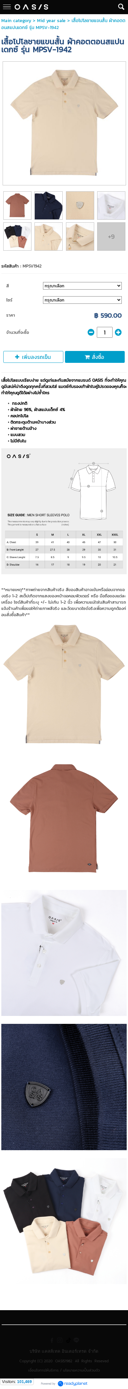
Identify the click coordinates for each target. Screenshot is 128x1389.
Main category (16, 20)
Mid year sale (51, 20)
